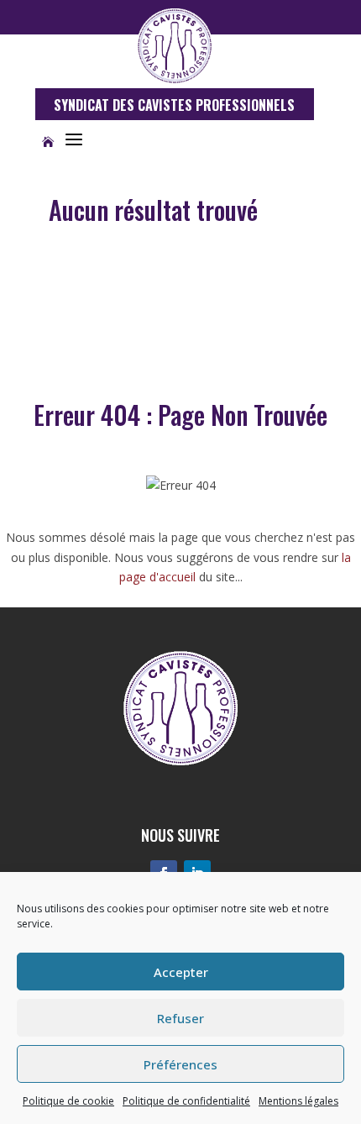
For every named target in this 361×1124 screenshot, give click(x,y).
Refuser (180, 1018)
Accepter (181, 972)
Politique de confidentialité (186, 1101)
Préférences (180, 1064)
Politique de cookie (68, 1101)
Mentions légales (298, 1101)
